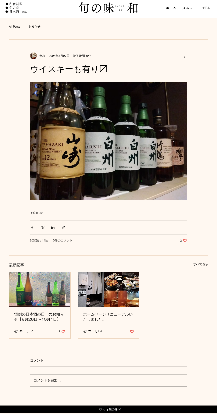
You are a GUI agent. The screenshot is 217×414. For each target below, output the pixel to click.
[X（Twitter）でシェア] (42, 227)
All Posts (14, 26)
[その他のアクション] (184, 55)
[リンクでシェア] (63, 227)
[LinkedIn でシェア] (53, 227)
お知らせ (34, 26)
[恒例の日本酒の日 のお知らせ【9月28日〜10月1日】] (39, 289)
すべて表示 (200, 264)
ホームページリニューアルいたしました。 (108, 317)
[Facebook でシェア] (32, 227)
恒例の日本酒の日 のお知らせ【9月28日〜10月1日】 (39, 317)
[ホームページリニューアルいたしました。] (108, 289)
